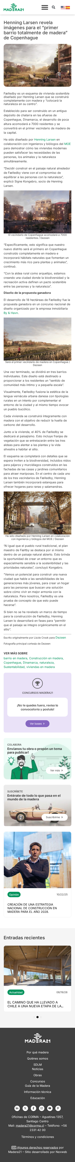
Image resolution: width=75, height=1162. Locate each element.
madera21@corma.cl (30, 1125)
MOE (67, 144)
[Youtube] (50, 1108)
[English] (63, 7)
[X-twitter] (25, 1108)
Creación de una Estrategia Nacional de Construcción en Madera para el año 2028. (32, 908)
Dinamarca (30, 662)
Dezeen (61, 637)
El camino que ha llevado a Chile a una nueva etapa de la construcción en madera (34, 1006)
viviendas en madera (40, 667)
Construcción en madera (46, 658)
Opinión (14, 894)
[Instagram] (41, 1108)
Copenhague (12, 662)
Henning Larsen (45, 139)
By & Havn (11, 313)
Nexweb (61, 1152)
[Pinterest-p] (58, 1108)
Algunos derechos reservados (37, 1147)
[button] (44, 7)
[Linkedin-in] (17, 1108)
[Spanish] (68, 7)
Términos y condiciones (37, 1137)
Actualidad (16, 992)
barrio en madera (15, 658)
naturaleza (47, 662)
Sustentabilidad (14, 667)
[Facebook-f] (33, 1108)
